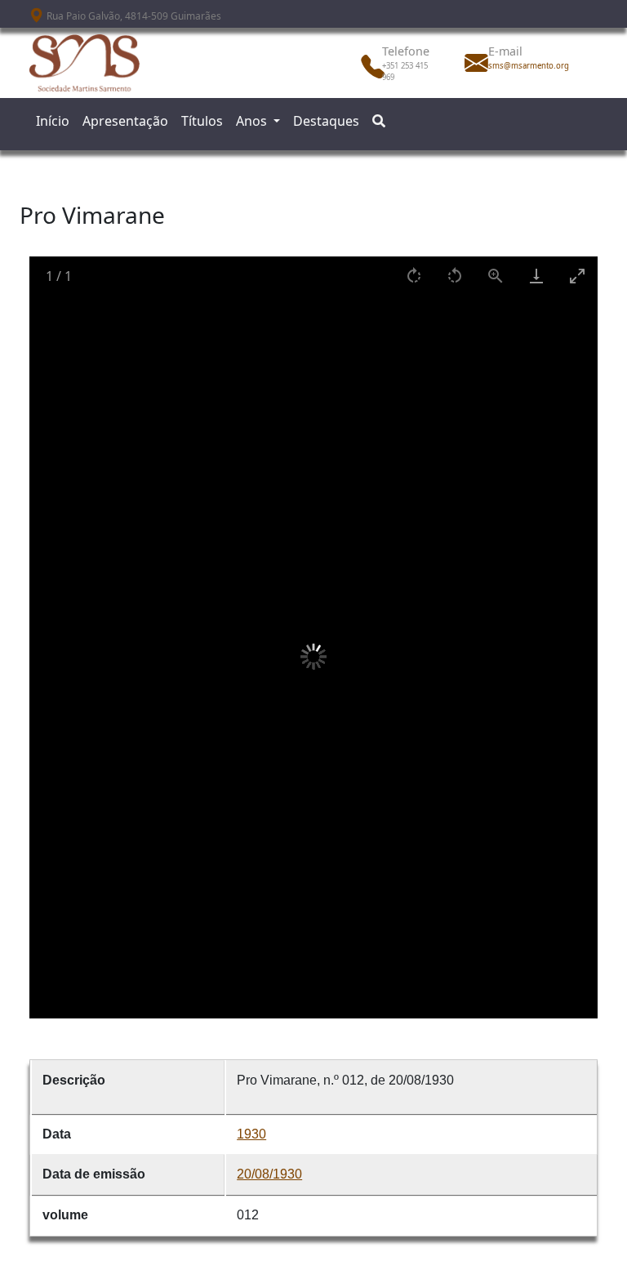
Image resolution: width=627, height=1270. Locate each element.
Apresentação (125, 121)
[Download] (536, 275)
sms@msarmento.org (524, 65)
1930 (251, 1134)
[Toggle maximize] (577, 275)
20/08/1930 (269, 1174)
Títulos (202, 121)
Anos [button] (253, 121)
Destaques (326, 121)
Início (52, 121)
